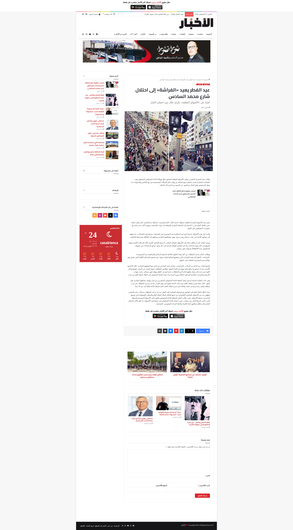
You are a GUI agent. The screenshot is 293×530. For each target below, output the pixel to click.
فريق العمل (90, 526)
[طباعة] (159, 331)
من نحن (110, 526)
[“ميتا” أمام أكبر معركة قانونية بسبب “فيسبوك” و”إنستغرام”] (168, 403)
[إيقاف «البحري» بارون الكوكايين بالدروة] (112, 135)
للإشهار (82, 526)
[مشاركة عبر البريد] (165, 331)
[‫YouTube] (105, 215)
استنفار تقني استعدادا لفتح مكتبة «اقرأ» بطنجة (93, 144)
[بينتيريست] (176, 331)
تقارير (199, 84)
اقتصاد (183, 34)
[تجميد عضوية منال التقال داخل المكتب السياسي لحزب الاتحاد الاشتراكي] (203, 193)
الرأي (143, 34)
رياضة (174, 34)
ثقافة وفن (164, 34)
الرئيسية (209, 34)
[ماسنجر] (170, 331)
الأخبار (183, 525)
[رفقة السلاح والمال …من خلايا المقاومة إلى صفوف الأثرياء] (197, 408)
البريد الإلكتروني (204, 485)
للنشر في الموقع (100, 526)
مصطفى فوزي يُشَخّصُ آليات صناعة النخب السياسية (142, 419)
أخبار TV (134, 34)
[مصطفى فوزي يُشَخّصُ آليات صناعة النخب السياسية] (140, 406)
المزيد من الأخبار (121, 34)
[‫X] (110, 215)
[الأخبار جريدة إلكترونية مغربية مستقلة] (196, 24)
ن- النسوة (153, 34)
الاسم (207, 476)
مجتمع (192, 34)
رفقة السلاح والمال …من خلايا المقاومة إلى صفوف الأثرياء (198, 423)
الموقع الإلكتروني (161, 485)
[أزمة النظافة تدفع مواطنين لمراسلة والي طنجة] (112, 155)
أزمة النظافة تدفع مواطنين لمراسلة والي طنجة (94, 153)
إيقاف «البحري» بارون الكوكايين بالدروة (96, 134)
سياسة (200, 34)
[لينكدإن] (181, 331)
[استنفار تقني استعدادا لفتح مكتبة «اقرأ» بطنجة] (112, 144)
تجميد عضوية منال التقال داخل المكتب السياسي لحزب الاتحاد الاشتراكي (183, 193)
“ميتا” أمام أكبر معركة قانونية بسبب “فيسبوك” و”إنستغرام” (164, 14)
